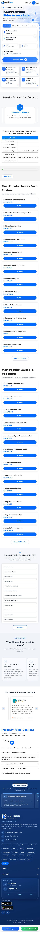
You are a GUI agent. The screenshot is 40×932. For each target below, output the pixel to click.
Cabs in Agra (8, 581)
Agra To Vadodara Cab (12, 410)
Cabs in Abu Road (9, 572)
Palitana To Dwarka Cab (12, 305)
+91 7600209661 (10, 840)
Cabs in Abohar (9, 567)
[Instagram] (7, 912)
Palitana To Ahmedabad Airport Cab (17, 213)
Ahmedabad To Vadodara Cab (15, 423)
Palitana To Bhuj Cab (11, 279)
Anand (15, 845)
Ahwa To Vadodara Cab (12, 462)
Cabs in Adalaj (8, 576)
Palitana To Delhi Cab (11, 292)
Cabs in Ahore (8, 605)
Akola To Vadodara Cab (12, 489)
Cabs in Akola (8, 619)
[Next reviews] (36, 708)
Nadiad (29, 856)
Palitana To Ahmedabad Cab (14, 200)
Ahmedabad (6, 845)
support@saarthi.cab (11, 836)
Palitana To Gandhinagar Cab (14, 331)
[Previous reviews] (3, 708)
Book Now (20, 206)
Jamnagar (31, 852)
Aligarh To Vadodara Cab (13, 528)
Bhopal (14, 848)
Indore (16, 852)
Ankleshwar (24, 845)
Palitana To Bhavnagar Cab (13, 265)
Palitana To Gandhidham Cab (14, 318)
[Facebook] (3, 912)
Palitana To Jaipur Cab (12, 344)
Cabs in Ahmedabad (10, 591)
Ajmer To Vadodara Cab (12, 475)
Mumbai (21, 856)
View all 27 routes (20, 358)
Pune (29, 859)
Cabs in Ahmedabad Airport (12, 595)
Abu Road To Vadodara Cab (13, 383)
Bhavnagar (6, 848)
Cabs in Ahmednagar (10, 600)
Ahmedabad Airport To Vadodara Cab (17, 436)
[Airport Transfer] (33, 26)
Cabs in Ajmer (8, 615)
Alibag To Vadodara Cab (12, 515)
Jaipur (23, 852)
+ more (5, 863)
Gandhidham (29, 848)
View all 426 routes (20, 542)
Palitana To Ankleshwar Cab (14, 239)
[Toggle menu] (37, 2)
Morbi (13, 856)
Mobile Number (8, 51)
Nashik (5, 859)
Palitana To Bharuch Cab (12, 252)
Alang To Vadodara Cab (12, 502)
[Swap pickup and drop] (35, 35)
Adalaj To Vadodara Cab (12, 396)
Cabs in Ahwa (8, 610)
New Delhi (13, 859)
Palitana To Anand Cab (12, 226)
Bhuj (21, 848)
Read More (7, 176)
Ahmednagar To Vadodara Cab (15, 449)
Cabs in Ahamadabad (11, 586)
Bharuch (33, 845)
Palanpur (22, 859)
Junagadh (5, 856)
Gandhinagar (6, 852)
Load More (20, 627)
